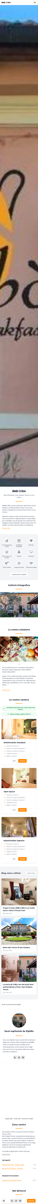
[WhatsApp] (16, 1201)
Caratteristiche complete (19, 574)
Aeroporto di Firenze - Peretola (12, 1168)
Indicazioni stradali (27, 1118)
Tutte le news (31, 873)
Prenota (31, 1201)
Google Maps (9, 1118)
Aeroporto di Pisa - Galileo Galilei (13, 1165)
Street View (17, 1118)
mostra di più (6, 528)
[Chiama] (12, 1201)
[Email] (20, 1201)
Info (14, 761)
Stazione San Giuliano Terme (11, 1180)
